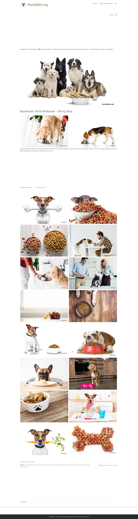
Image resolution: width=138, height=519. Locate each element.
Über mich (76, 516)
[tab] (26, 187)
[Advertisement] (69, 32)
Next (116, 15)
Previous (111, 15)
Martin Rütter (24, 502)
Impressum (87, 516)
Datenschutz (81, 516)
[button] (115, 3)
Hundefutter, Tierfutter (26, 187)
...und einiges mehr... (40, 187)
